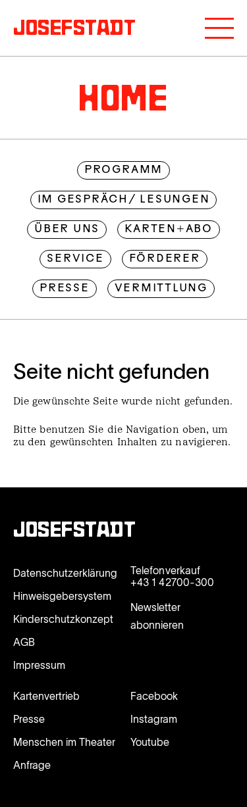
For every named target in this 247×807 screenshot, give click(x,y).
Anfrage (32, 765)
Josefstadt (74, 531)
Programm (123, 170)
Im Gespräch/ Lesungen (124, 200)
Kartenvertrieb (46, 696)
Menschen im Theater (64, 742)
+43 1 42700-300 (172, 582)
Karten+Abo (168, 229)
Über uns (66, 229)
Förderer (164, 259)
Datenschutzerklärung (65, 573)
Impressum (39, 665)
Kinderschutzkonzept (63, 619)
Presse (65, 288)
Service (75, 259)
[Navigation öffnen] (219, 28)
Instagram (153, 719)
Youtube (149, 742)
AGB (24, 642)
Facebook (154, 696)
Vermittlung (161, 288)
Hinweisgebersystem (62, 596)
